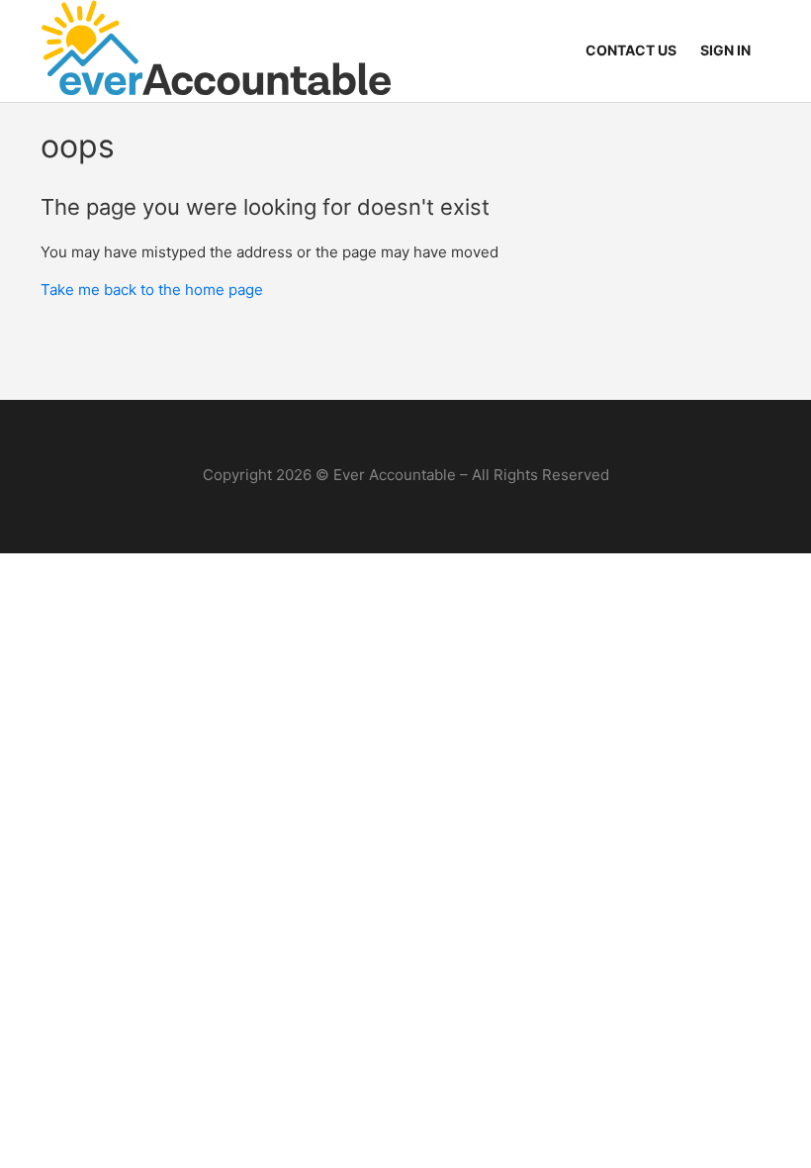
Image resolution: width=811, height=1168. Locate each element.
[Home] (216, 51)
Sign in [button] (725, 50)
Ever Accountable (394, 474)
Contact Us (631, 50)
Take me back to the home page (152, 289)
